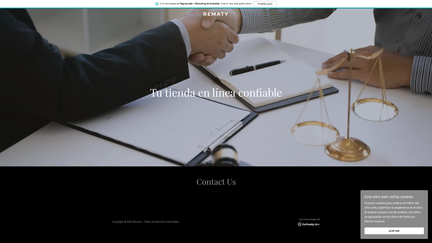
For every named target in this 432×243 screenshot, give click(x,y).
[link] (216, 15)
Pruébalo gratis (265, 4)
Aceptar (394, 230)
